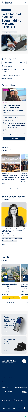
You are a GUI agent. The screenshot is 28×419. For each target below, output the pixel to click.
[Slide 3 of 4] (16, 249)
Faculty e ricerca (6, 377)
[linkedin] (14, 407)
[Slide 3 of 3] (18, 189)
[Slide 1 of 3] (10, 189)
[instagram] (24, 407)
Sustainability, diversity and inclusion (12, 238)
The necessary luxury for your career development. (13, 111)
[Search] (22, 3)
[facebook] (3, 407)
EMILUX (5, 102)
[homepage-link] (6, 2)
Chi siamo (4, 369)
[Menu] (25, 3)
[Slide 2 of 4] (12, 249)
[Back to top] (24, 361)
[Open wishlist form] (2, 416)
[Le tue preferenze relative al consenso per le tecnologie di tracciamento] (25, 416)
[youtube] (19, 407)
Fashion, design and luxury (9, 240)
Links (3, 381)
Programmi (4, 373)
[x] (8, 407)
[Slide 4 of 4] (19, 249)
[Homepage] (8, 361)
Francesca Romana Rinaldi (10, 235)
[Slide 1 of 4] (9, 249)
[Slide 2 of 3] (14, 189)
